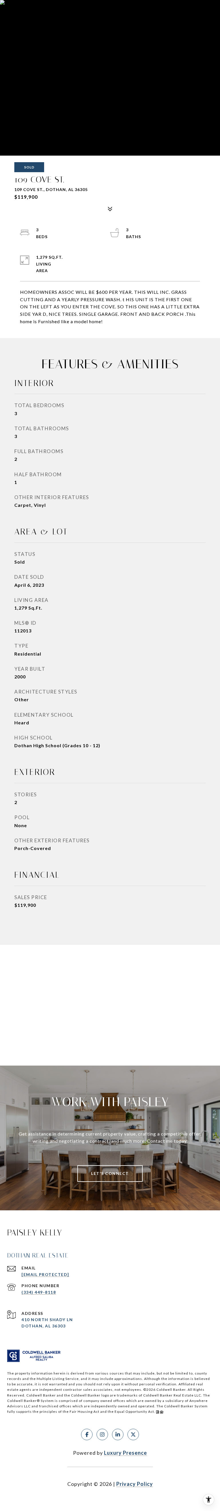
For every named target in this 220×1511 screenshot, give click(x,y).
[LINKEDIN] (117, 1434)
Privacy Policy (134, 1484)
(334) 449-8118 (38, 1292)
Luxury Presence (125, 1453)
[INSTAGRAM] (102, 1434)
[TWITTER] (133, 1434)
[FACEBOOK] (87, 1434)
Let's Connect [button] (110, 1173)
